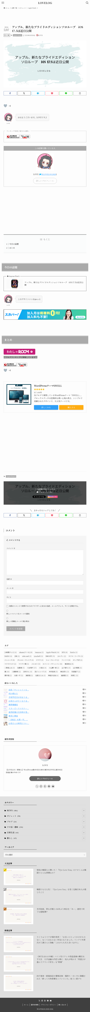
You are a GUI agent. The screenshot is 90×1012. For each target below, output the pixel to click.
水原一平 (18, 675)
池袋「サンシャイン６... (19, 689)
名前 (9, 579)
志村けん (27, 671)
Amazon (39, 652)
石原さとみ (40, 675)
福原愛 (64, 675)
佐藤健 (20, 668)
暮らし (12, 838)
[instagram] (41, 786)
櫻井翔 (8, 675)
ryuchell (38, 656)
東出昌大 (64, 671)
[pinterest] (49, 786)
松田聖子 (76, 671)
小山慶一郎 (54, 668)
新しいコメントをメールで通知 (17, 613)
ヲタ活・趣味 (15, 827)
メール (9, 588)
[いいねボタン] (5, 106)
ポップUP (77, 660)
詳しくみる (46, 407)
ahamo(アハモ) (25, 652)
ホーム (26, 1005)
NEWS (12, 810)
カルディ (61, 656)
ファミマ (66, 660)
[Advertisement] (45, 210)
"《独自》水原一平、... (18, 719)
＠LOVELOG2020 (48, 174)
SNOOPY (50, 656)
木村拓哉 (53, 671)
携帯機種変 (13, 704)
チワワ (39, 660)
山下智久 (66, 668)
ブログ (12, 821)
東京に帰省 (13, 716)
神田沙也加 (53, 675)
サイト (8, 597)
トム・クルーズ (52, 660)
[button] (10, 93)
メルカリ (36, 664)
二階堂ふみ (10, 668)
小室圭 (42, 668)
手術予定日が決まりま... (19, 697)
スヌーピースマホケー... (19, 708)
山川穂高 (77, 668)
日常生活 (13, 832)
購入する (71, 407)
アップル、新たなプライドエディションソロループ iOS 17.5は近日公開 (53, 283)
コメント (10, 548)
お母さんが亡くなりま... (19, 701)
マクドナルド (10, 664)
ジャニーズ (10, 660)
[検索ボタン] (87, 3)
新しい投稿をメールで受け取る (17, 621)
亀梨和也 (69, 664)
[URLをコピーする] (79, 93)
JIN (17, 656)
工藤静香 (16, 671)
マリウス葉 (24, 664)
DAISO (8, 656)
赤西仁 (74, 675)
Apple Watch (17, 35)
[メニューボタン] (3, 3)
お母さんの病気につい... (19, 723)
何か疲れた (13, 693)
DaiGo (73, 652)
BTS (65, 652)
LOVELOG (45, 2)
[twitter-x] (37, 786)
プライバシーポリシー (48, 1005)
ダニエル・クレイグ (25, 660)
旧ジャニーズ (40, 671)
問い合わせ (62, 1005)
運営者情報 (34, 1005)
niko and (26, 656)
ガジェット (13, 816)
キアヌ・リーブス (76, 656)
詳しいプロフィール (45, 778)
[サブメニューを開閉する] (83, 810)
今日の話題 (14, 244)
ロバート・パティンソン (52, 664)
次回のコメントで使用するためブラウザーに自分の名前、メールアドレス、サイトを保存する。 (44, 606)
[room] (45, 786)
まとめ (12, 247)
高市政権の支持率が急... (19, 712)
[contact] (52, 786)
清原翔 (29, 675)
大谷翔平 (31, 668)
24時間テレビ (11, 652)
